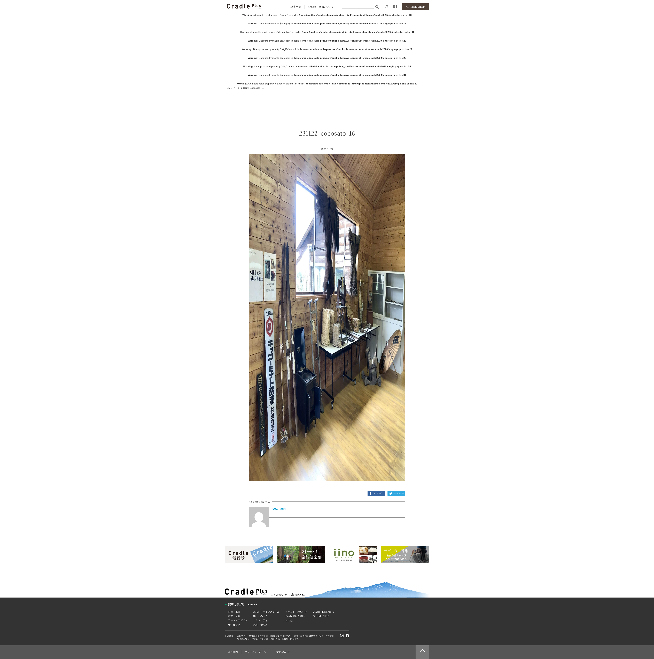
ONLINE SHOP (321, 616)
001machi (279, 508)
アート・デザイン (237, 620)
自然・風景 (234, 611)
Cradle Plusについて (321, 6)
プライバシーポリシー (257, 652)
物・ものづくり (261, 616)
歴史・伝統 (234, 616)
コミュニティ (260, 620)
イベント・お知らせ (296, 611)
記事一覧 (296, 6)
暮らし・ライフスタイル (266, 611)
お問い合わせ (283, 652)
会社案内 (233, 652)
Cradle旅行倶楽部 (295, 616)
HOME (228, 88)
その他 (289, 620)
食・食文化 (234, 624)
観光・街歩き (260, 624)
